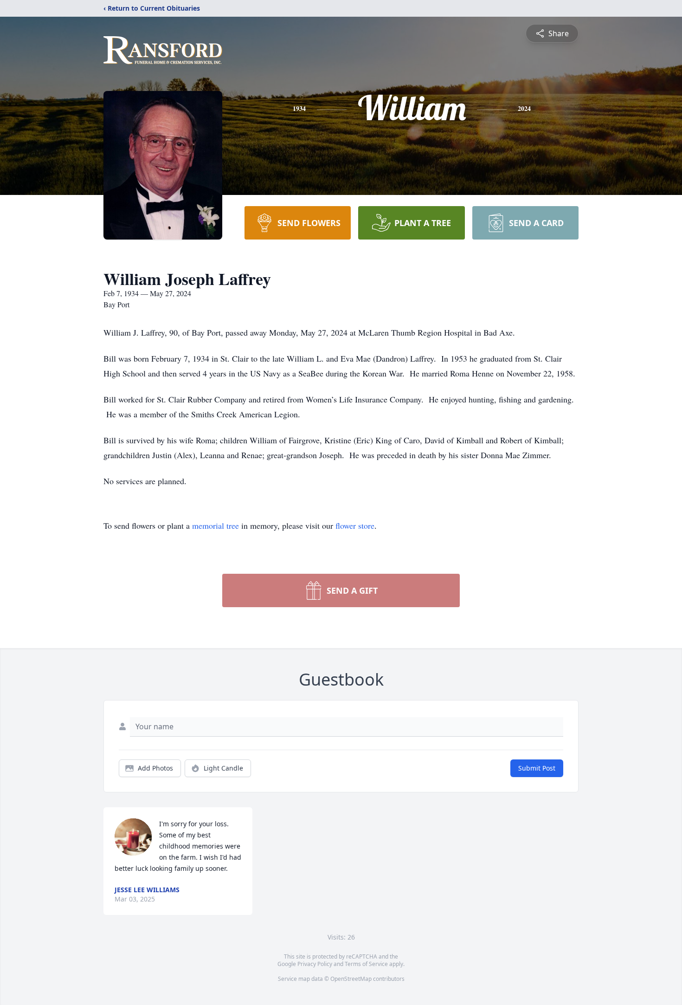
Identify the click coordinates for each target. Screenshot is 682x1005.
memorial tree (215, 525)
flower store (354, 525)
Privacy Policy (314, 964)
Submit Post (536, 768)
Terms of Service (366, 964)
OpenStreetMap (351, 979)
